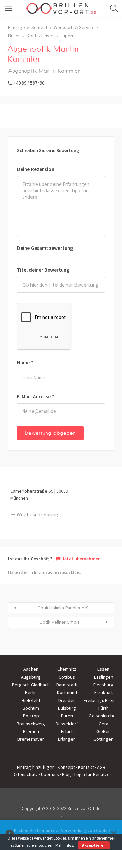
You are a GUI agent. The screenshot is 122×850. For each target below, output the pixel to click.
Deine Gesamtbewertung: (46, 248)
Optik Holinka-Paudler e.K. (63, 608)
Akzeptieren (94, 845)
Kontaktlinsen (41, 35)
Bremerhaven (31, 739)
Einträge (16, 27)
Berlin (31, 692)
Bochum (31, 708)
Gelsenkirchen (103, 716)
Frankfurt (103, 692)
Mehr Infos (64, 845)
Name (25, 362)
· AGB (100, 767)
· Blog (65, 774)
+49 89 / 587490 (29, 83)
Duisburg (67, 708)
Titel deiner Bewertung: (44, 270)
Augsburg (31, 677)
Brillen (14, 35)
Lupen (67, 35)
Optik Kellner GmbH (59, 622)
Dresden (67, 700)
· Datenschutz (24, 774)
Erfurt (67, 731)
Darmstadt (67, 685)
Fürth (103, 708)
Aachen (30, 669)
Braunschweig (31, 724)
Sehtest (39, 27)
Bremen (31, 731)
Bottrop (31, 716)
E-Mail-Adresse (35, 396)
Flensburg (103, 685)
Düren (67, 716)
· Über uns (49, 774)
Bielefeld (31, 700)
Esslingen (103, 677)
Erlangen (67, 739)
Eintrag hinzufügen (36, 767)
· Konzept (65, 767)
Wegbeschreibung (37, 514)
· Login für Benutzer (91, 774)
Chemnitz (66, 669)
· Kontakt (85, 767)
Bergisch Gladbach (31, 685)
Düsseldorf (67, 724)
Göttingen (103, 739)
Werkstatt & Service (74, 27)
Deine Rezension (35, 169)
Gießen (103, 731)
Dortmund (67, 692)
